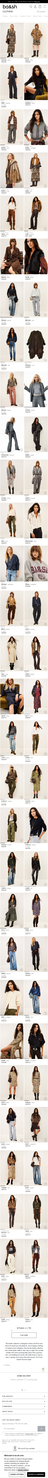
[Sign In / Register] (35, 6)
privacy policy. (23, 1470)
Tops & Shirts (14, 16)
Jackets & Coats (25, 16)
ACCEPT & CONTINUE (36, 1474)
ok (41, 1428)
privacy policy (29, 1433)
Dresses (5, 16)
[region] (24, 1465)
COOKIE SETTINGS (17, 1474)
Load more (24, 1335)
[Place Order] (40, 6)
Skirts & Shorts (37, 16)
